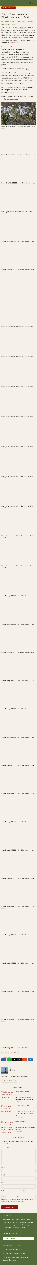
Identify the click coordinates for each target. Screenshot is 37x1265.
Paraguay (25, 1225)
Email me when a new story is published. (15, 1191)
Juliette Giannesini (9, 1260)
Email (3, 1175)
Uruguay (18, 1227)
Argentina (6, 1220)
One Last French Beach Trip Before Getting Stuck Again (25, 1098)
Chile (23, 1220)
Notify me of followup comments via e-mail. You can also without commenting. (17, 1200)
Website (4, 1183)
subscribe (7, 1201)
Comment (5, 1148)
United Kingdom (8, 1227)
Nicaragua (13, 1225)
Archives (19, 1249)
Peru (19, 1225)
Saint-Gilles (14, 43)
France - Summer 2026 (22, 1091)
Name (3, 1167)
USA (23, 1227)
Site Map (12, 1249)
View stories (7, 1081)
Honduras (30, 1222)
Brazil (18, 1220)
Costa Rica (7, 1222)
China (28, 1220)
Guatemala (22, 1222)
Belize (13, 1220)
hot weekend (21, 27)
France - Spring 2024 (8, 7)
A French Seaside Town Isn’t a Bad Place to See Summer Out (25, 1113)
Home (5, 1249)
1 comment (30, 21)
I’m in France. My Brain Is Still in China (25, 1128)
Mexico (6, 1225)
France (5, 1052)
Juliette (14, 21)
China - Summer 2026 (22, 1121)
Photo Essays (13, 1052)
